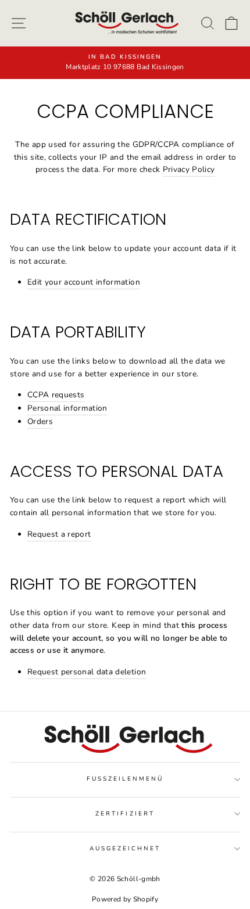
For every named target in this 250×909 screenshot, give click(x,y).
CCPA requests (55, 394)
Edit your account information (83, 282)
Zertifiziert (125, 814)
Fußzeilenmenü (125, 779)
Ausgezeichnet (125, 849)
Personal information (67, 408)
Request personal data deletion (86, 671)
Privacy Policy (189, 169)
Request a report (59, 534)
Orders (40, 421)
